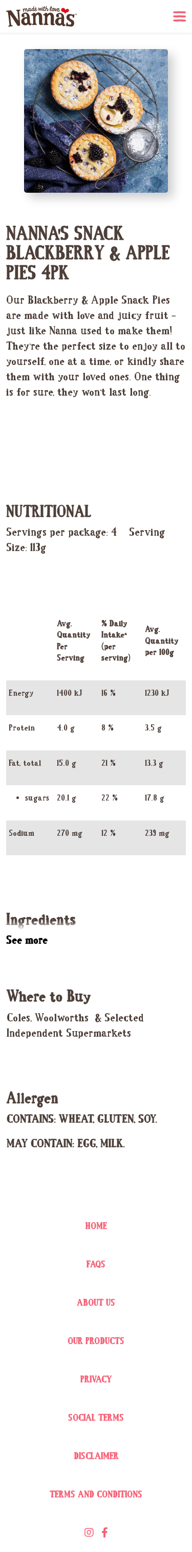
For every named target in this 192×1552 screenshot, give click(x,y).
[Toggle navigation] (179, 16)
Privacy (96, 1380)
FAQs (96, 1265)
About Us (96, 1303)
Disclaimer (96, 1457)
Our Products (96, 1342)
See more (27, 940)
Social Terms (96, 1418)
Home (96, 1227)
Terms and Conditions (96, 1495)
